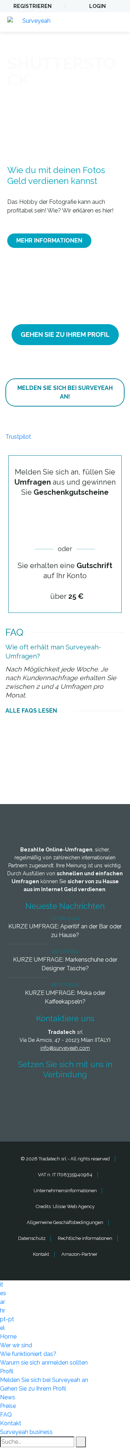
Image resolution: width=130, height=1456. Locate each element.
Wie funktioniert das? (28, 1353)
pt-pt (7, 1319)
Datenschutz (32, 1238)
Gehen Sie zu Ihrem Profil (33, 1388)
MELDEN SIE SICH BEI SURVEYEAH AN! (65, 392)
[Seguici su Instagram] (105, 1095)
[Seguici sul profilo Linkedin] (78, 1095)
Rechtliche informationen (85, 1238)
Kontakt (41, 1254)
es (3, 1293)
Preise (8, 1406)
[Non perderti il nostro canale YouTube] (67, 1115)
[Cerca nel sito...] (81, 1441)
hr (2, 1310)
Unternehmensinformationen (65, 1190)
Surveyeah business (26, 1432)
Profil (6, 1371)
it (1, 1284)
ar (2, 1301)
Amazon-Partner (79, 1254)
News (7, 1397)
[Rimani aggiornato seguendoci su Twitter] (51, 1095)
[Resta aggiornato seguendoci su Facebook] (25, 1095)
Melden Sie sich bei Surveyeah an (44, 1379)
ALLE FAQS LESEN (31, 710)
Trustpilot (18, 436)
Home (8, 1336)
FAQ (6, 1414)
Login (97, 6)
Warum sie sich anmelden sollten (44, 1362)
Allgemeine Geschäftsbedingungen (65, 1222)
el (2, 1327)
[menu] (117, 22)
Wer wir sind (16, 1345)
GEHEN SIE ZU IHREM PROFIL (65, 334)
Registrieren (32, 6)
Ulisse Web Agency (74, 1206)
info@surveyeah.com (65, 1048)
